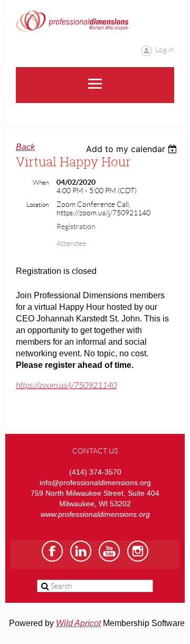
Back (25, 147)
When (41, 182)
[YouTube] (109, 551)
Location (37, 204)
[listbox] (132, 149)
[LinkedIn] (80, 551)
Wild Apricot (78, 623)
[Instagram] (137, 551)
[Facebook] (52, 551)
